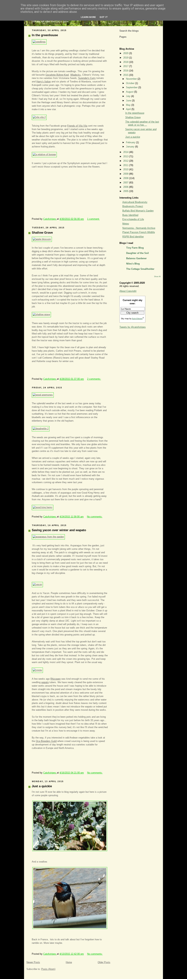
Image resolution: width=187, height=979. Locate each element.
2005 (126, 191)
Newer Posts (33, 962)
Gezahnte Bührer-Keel (57, 75)
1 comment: (93, 219)
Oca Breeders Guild (46, 741)
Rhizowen (55, 679)
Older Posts (104, 962)
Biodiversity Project (132, 206)
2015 (126, 75)
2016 (126, 70)
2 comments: (94, 379)
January (130, 146)
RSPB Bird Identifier (133, 236)
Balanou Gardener (136, 258)
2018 (126, 62)
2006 (126, 187)
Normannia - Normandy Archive (138, 228)
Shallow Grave (42, 232)
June (129, 100)
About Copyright (127, 291)
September (132, 87)
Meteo (125, 223)
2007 (126, 182)
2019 (126, 57)
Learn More (88, 17)
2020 (126, 53)
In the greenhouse (45, 35)
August (130, 92)
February (131, 142)
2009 (126, 174)
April (128, 109)
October (130, 83)
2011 (126, 165)
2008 (126, 178)
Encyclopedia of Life (133, 219)
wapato (45, 682)
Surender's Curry (87, 78)
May (128, 105)
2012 (126, 161)
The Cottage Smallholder (140, 269)
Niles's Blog (133, 263)
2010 (126, 169)
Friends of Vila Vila (77, 126)
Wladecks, (75, 75)
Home (69, 962)
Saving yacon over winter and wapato (59, 530)
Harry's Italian (43, 81)
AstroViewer (137, 318)
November (132, 79)
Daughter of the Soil (137, 253)
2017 (126, 66)
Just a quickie (42, 786)
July (128, 96)
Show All (157, 276)
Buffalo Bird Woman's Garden (138, 210)
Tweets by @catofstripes (132, 327)
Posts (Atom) (48, 969)
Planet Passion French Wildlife (138, 232)
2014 (126, 152)
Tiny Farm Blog (135, 248)
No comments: (94, 516)
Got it (104, 17)
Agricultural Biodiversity (134, 202)
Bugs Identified (130, 215)
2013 (126, 156)
